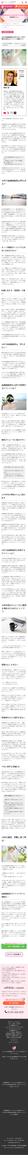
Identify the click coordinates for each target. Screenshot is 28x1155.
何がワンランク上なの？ (14, 1022)
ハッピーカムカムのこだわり (14, 1028)
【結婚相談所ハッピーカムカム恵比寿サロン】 (14, 1082)
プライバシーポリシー (14, 1042)
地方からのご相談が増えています (14, 1035)
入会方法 (18, 1023)
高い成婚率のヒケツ (14, 1025)
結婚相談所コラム (16, 23)
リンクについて (14, 1039)
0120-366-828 (18, 1138)
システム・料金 (11, 1023)
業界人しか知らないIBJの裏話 (14, 1037)
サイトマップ (14, 1040)
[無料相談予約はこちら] (14, 1001)
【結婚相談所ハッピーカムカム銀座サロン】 (14, 1110)
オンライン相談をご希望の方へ (14, 1032)
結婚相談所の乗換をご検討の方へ (14, 1034)
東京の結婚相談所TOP (6, 23)
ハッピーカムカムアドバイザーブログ (14, 1027)
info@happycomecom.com (14, 1142)
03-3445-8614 (10, 1140)
